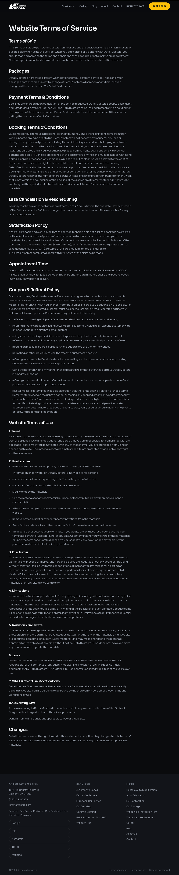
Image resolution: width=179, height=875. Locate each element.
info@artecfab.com (20, 804)
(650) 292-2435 (135, 6)
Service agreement (159, 870)
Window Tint (83, 822)
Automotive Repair (87, 790)
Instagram (17, 839)
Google (16, 823)
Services (68, 6)
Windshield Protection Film (141, 811)
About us (131, 833)
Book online (159, 6)
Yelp (14, 831)
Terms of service (118, 870)
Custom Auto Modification (141, 790)
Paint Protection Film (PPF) (91, 817)
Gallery (83, 6)
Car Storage (133, 806)
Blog (94, 6)
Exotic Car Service (86, 795)
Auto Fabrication (135, 795)
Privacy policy (138, 870)
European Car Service (88, 801)
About (104, 6)
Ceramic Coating (86, 811)
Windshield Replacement (140, 817)
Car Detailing (83, 806)
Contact (117, 6)
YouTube (17, 854)
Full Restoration (135, 801)
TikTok (15, 846)
